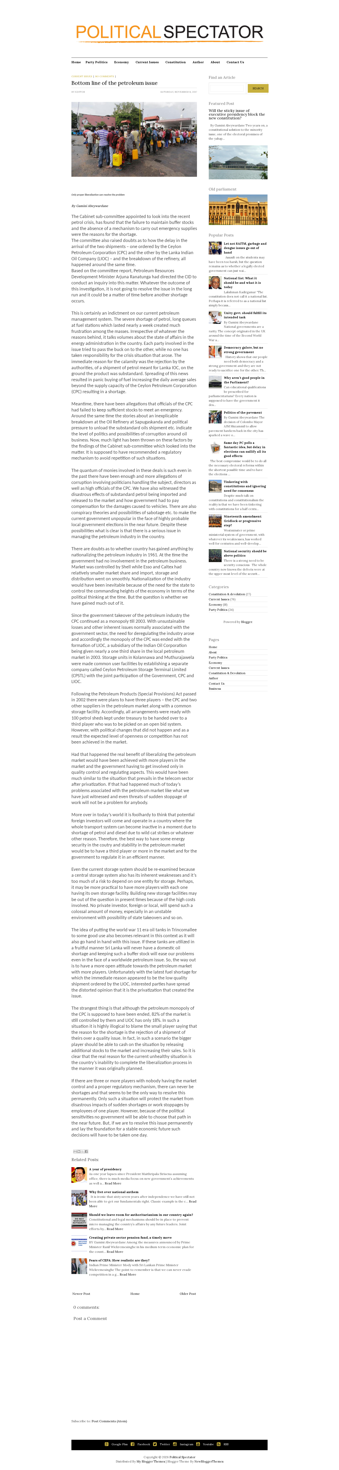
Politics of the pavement (243, 412)
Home (76, 62)
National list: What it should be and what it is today (242, 282)
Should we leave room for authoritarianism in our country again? (141, 1215)
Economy (121, 62)
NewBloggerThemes (208, 1461)
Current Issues (147, 62)
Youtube (208, 1444)
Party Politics (97, 62)
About (215, 62)
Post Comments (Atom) (109, 1421)
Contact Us (235, 62)
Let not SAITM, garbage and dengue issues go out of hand (245, 248)
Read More (113, 1183)
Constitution (175, 62)
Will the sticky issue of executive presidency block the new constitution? (237, 114)
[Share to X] (83, 1151)
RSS (226, 1444)
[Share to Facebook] (86, 1151)
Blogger (246, 622)
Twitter (165, 1444)
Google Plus (120, 1444)
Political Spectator (182, 1457)
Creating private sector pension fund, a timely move (130, 1237)
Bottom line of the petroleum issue (114, 83)
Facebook (144, 1444)
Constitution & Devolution (227, 673)
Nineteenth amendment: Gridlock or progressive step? (243, 521)
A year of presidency (105, 1169)
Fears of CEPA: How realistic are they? (119, 1260)
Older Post (188, 1294)
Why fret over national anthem (114, 1192)
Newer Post (81, 1294)
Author (198, 62)
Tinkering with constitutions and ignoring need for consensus (245, 486)
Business (215, 689)
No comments (104, 76)
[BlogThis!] (79, 1151)
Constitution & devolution (227, 594)
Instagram (186, 1444)
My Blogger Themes (151, 1461)
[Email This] (75, 1151)
